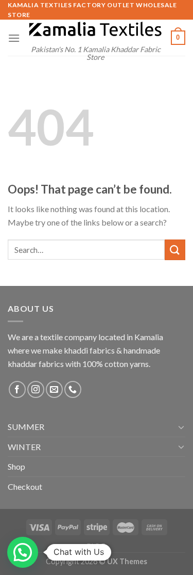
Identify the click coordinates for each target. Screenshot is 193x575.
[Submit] (175, 249)
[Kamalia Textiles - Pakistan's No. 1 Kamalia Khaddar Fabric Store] (95, 30)
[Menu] (14, 38)
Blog (96, 545)
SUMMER (26, 427)
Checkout (25, 486)
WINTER (24, 447)
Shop (16, 466)
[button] (22, 552)
